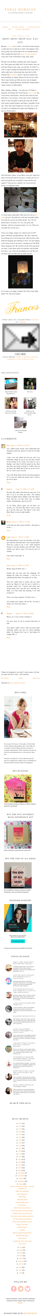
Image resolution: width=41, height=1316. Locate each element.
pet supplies (13, 75)
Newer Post (5, 678)
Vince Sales (27, 359)
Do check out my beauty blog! (22, 1219)
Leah (8, 537)
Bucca (9, 522)
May (21, 1253)
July (21, 1247)
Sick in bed (22, 1244)
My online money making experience (22, 1216)
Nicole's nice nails (22, 1224)
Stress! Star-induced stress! (22, 1208)
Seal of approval (22, 1194)
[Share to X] (20, 354)
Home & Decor (31, 357)
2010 (19, 1168)
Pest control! (22, 1205)
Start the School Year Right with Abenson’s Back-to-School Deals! (23, 976)
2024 (20, 1129)
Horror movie (22, 1238)
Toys (18, 359)
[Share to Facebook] (22, 354)
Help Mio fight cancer (22, 1202)
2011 (19, 1165)
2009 (19, 1170)
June (20, 1250)
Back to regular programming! (22, 1233)
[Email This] (16, 354)
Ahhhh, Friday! (22, 1227)
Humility (22, 1230)
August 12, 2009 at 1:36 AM (24, 489)
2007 (20, 1270)
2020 (20, 1140)
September (21, 1181)
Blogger (20, 1303)
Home (5, 27)
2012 (19, 1162)
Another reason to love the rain (22, 1213)
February (21, 1261)
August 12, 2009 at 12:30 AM (19, 445)
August (21, 1184)
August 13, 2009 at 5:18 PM (20, 537)
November (21, 1176)
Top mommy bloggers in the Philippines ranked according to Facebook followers (24, 1058)
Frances (9, 489)
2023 (20, 1132)
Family (19, 357)
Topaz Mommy (23, 29)
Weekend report (22, 1199)
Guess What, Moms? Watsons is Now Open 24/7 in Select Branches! (24, 1044)
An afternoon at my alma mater (22, 1241)
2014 (20, 1157)
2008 (20, 1267)
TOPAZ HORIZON (20, 9)
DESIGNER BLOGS (30, 1313)
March (21, 1258)
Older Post (36, 678)
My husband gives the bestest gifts (22, 1211)
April (20, 1255)
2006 (20, 1273)
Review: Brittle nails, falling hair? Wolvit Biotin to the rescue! (24, 1072)
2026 (20, 1123)
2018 (20, 1145)
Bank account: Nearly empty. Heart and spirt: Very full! (23, 962)
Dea (8, 445)
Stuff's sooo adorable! (22, 1191)
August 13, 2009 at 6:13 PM (20, 565)
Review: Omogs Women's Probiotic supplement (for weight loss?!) (23, 1030)
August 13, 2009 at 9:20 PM (24, 613)
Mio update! (22, 1197)
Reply (8, 482)
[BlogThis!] (18, 354)
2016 (19, 1151)
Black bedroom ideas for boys (24, 1016)
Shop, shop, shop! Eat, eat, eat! (22, 1222)
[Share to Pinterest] (25, 354)
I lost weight (32, 93)
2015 (20, 1154)
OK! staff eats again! (22, 1235)
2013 (19, 1159)
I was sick (10, 46)
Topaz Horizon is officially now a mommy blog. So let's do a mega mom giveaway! (24, 990)
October (20, 1178)
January (21, 1264)
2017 (20, 1148)
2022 (20, 1134)
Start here (18, 27)
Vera (8, 565)
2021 (20, 1137)
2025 (20, 1126)
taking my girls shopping (28, 54)
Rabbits (11, 359)
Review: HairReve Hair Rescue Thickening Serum (23, 1085)
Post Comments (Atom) (17, 683)
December (21, 1173)
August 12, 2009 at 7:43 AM (21, 522)
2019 (20, 1143)
